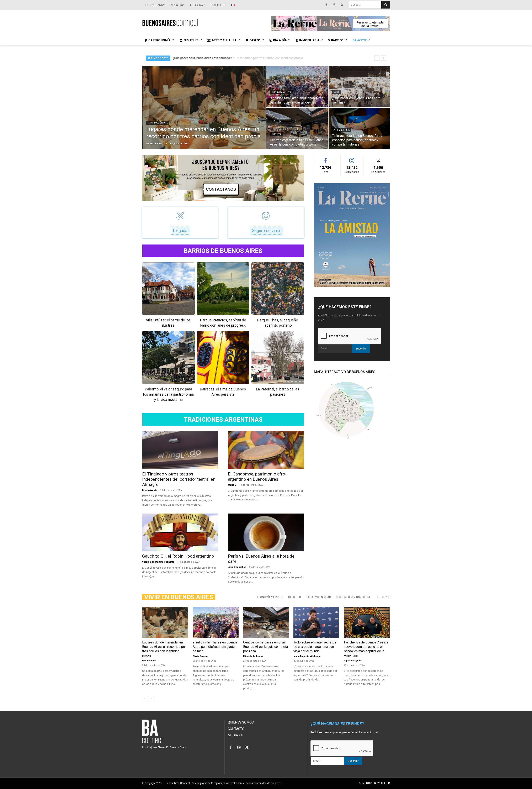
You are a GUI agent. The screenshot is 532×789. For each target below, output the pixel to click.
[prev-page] (144, 698)
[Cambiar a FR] (233, 5)
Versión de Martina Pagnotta (158, 562)
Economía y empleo (270, 597)
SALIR (336, 92)
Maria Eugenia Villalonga (306, 656)
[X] (342, 5)
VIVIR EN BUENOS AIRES (178, 597)
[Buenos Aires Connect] (201, 22)
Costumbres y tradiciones (354, 597)
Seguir (351, 158)
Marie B (232, 485)
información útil (158, 123)
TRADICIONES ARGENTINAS (223, 419)
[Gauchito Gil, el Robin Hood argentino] (180, 532)
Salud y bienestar (318, 597)
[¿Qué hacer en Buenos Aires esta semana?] (359, 86)
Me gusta (325, 158)
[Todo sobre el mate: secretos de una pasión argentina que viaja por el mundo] (316, 622)
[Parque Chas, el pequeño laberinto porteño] (277, 288)
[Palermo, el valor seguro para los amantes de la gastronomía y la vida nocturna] (168, 357)
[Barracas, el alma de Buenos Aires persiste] (223, 357)
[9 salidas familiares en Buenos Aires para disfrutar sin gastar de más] (297, 86)
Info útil (276, 134)
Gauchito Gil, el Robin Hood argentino (178, 556)
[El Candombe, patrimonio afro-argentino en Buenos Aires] (266, 450)
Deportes (294, 597)
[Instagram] (334, 5)
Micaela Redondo (253, 656)
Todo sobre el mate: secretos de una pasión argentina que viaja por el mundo (314, 646)
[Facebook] (326, 5)
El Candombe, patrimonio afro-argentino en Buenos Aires (257, 477)
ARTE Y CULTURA (342, 130)
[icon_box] (180, 223)
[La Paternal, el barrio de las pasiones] (277, 357)
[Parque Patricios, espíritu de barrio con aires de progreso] (223, 288)
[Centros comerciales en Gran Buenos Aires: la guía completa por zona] (297, 128)
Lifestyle (383, 597)
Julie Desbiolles (237, 567)
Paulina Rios (149, 660)
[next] (383, 58)
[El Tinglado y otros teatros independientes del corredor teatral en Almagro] (180, 450)
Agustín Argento (353, 660)
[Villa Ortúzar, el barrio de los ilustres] (168, 288)
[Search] (385, 5)
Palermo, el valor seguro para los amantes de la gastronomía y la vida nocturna (168, 394)
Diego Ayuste (149, 490)
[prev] (376, 58)
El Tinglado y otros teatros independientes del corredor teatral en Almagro (178, 479)
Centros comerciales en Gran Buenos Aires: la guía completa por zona (265, 646)
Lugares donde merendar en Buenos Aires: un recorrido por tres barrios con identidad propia (237, 58)
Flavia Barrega (200, 656)
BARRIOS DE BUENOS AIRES (223, 251)
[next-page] (151, 698)
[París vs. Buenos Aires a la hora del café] (266, 532)
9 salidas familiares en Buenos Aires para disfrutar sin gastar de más (215, 646)
